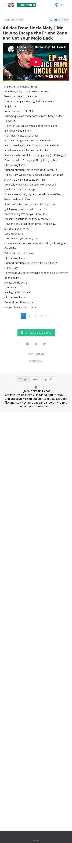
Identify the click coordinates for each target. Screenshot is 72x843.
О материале (36, 361)
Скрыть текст (60, 19)
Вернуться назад (14, 20)
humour (40, 353)
